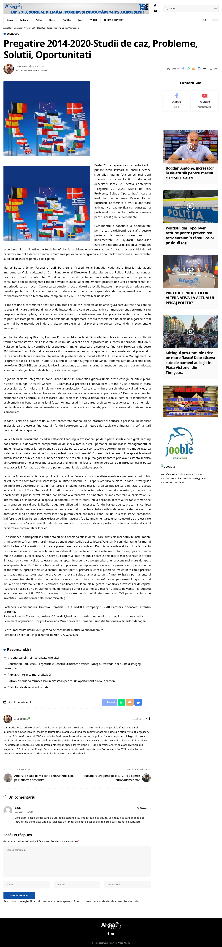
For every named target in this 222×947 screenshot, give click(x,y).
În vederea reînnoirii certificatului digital (33, 658)
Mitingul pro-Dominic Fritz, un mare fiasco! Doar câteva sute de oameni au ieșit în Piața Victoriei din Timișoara (190, 362)
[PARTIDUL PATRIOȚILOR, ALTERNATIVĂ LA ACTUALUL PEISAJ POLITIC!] (190, 271)
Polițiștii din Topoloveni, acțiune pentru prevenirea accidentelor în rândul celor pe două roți (190, 235)
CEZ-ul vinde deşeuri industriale (28, 687)
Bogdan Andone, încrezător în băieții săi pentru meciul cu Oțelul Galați (190, 172)
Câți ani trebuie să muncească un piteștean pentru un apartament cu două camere (62, 681)
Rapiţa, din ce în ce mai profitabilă (29, 674)
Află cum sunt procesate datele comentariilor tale (106, 901)
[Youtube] (204, 101)
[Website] (145, 719)
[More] (204, 69)
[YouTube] (155, 10)
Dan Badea (21, 66)
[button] (205, 20)
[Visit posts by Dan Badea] (8, 69)
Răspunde (144, 808)
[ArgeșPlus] (76, 8)
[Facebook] (155, 5)
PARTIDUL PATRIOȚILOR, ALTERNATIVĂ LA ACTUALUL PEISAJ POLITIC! (190, 297)
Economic (13, 34)
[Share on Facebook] (183, 69)
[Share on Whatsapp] (188, 69)
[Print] (199, 69)
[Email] (193, 69)
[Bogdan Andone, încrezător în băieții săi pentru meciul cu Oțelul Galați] (190, 146)
